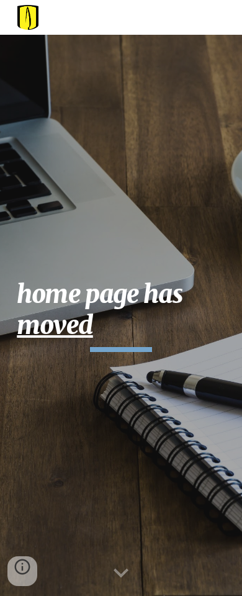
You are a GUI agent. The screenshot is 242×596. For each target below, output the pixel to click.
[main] (121, 316)
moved (55, 325)
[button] (121, 574)
